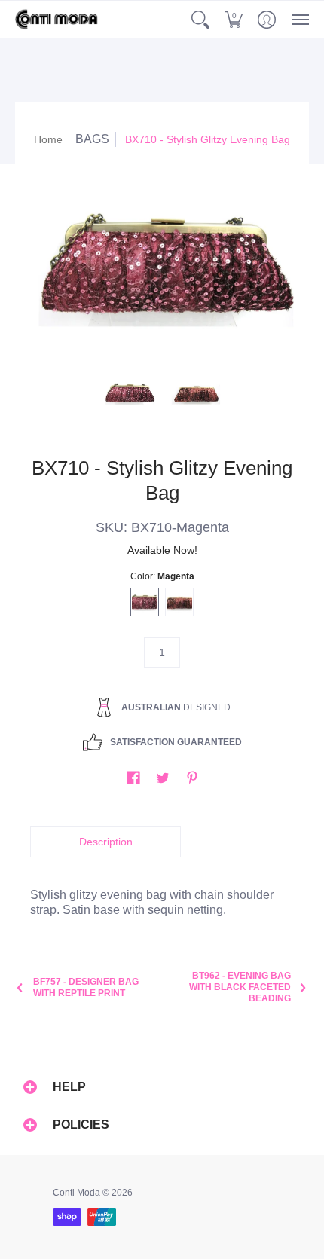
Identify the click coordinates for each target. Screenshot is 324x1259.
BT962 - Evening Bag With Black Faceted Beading (240, 987)
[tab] (105, 841)
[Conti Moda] (56, 19)
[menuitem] (200, 19)
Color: (162, 576)
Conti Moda (76, 1192)
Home (48, 139)
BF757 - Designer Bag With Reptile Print (86, 987)
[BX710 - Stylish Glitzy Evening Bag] (129, 393)
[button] (200, 19)
